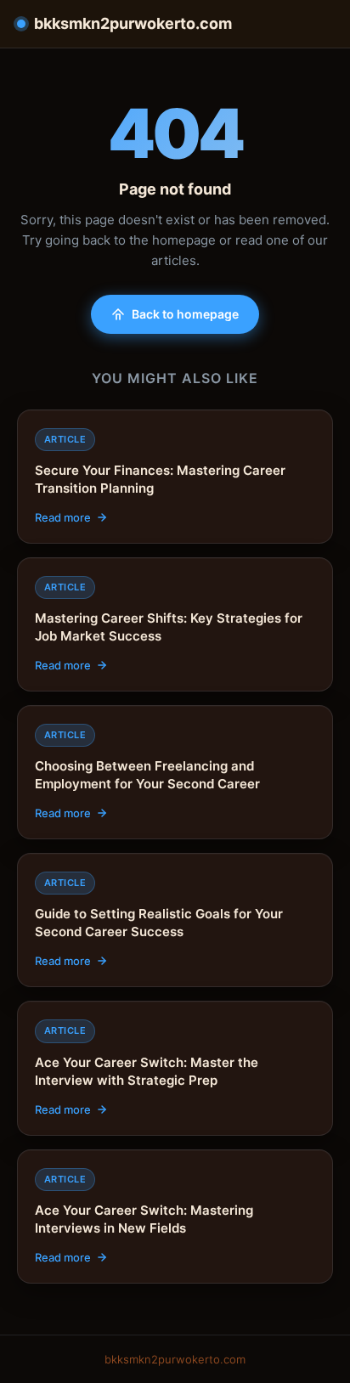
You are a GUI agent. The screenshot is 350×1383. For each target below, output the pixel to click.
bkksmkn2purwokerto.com (133, 23)
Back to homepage (185, 314)
